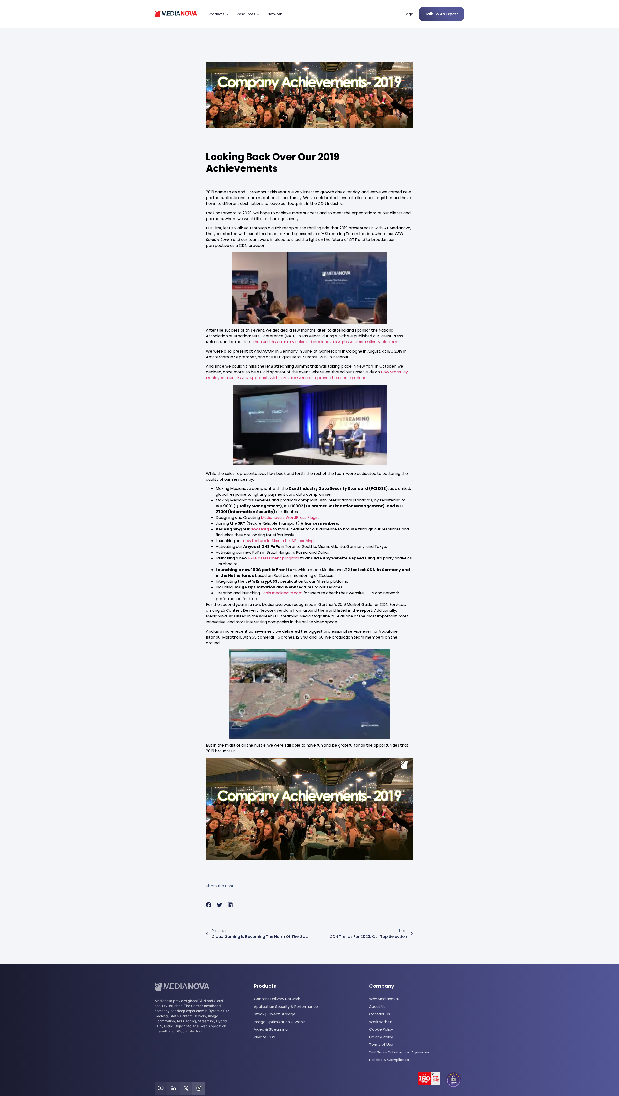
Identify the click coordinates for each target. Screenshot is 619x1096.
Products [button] (217, 14)
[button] (209, 905)
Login (409, 14)
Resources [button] (246, 14)
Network (274, 14)
